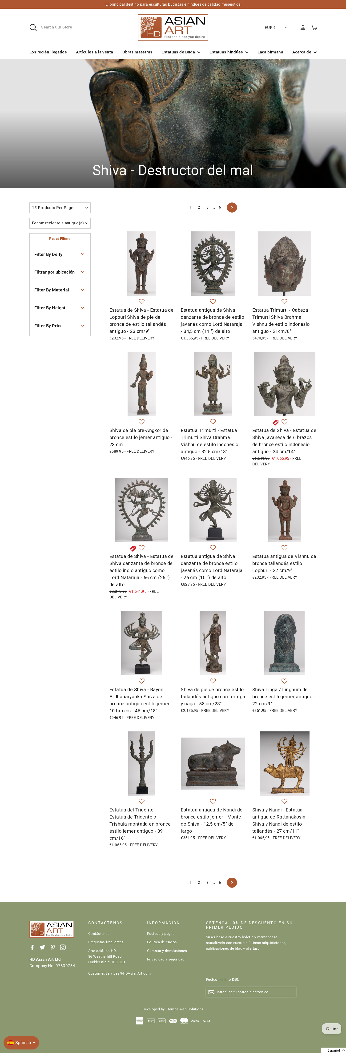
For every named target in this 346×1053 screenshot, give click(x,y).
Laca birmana (270, 52)
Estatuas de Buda (178, 52)
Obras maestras (137, 52)
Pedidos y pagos (160, 934)
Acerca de (301, 52)
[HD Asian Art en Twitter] (42, 947)
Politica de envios (162, 942)
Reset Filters (60, 239)
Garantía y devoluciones (167, 951)
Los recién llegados (48, 52)
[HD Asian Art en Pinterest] (53, 947)
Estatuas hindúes (226, 52)
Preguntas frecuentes (106, 942)
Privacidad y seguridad (165, 959)
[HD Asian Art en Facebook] (32, 947)
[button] (142, 302)
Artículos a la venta (94, 52)
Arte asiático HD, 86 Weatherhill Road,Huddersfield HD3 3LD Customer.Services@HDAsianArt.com (114, 962)
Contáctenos (99, 934)
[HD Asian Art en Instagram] (63, 947)
